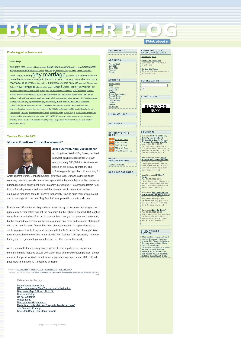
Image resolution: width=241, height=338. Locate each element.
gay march (19, 102)
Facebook (14, 76)
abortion (65, 94)
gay (147, 243)
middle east (74, 109)
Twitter (42, 91)
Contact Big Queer (150, 69)
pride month (48, 87)
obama (39, 87)
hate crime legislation (86, 75)
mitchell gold (84, 109)
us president (55, 91)
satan (42, 116)
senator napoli (65, 116)
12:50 (40, 269)
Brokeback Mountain (158, 239)
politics (149, 253)
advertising (74, 94)
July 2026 (113, 66)
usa (63, 91)
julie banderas (83, 105)
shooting (14, 120)
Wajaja (112, 104)
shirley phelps (86, 116)
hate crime (73, 101)
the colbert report (31, 91)
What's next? (24, 299)
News (33, 269)
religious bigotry (56, 113)
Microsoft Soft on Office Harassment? (35, 142)
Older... (112, 72)
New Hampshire (26, 86)
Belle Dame (114, 88)
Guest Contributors (117, 94)
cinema (145, 241)
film (143, 243)
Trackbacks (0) (65, 269)
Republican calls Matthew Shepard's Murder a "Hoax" (46, 305)
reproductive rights (84, 113)
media (55, 108)
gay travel (57, 101)
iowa (36, 79)
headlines (85, 102)
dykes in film (78, 98)
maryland (21, 94)
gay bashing (25, 75)
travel (91, 120)
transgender (155, 255)
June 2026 (113, 68)
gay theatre (47, 102)
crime (70, 98)
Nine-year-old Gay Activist (31, 302)
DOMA (33, 71)
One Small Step (25, 294)
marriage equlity (148, 251)
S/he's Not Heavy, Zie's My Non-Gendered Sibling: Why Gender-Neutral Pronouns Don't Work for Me (155, 139)
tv (162, 255)
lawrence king (16, 109)
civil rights (15, 67)
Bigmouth (113, 90)
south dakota (34, 120)
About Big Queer (149, 57)
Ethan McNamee (84, 71)
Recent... (113, 70)
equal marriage (59, 71)
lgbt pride (78, 79)
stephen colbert (17, 91)
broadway (44, 98)
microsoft (73, 83)
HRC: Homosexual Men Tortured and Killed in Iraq (44, 288)
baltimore (82, 91)
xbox (75, 90)
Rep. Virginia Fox (86, 87)
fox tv (12, 102)
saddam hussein (24, 116)
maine (94, 79)
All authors (113, 106)
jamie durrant (45, 79)
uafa (48, 91)
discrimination (22, 70)
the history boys (71, 120)
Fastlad (112, 92)
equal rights (71, 71)
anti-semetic (35, 98)
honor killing (26, 105)
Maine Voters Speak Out (30, 285)
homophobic (15, 105)
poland (24, 112)
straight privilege (47, 120)
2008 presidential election (50, 94)
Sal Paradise (22, 269)
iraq (54, 105)
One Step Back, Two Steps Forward (36, 311)
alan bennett (84, 94)
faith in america (90, 98)
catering (90, 91)
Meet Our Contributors (151, 61)
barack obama (54, 67)
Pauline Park (114, 98)
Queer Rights (69, 87)
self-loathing (52, 116)
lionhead (86, 79)
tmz (87, 120)
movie (158, 251)
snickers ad (23, 120)
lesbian (13, 94)
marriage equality (20, 82)
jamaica (61, 105)
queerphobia (34, 113)
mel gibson (63, 109)
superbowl (59, 120)
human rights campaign (42, 105)
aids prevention (40, 67)
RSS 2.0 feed (121, 145)
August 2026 (114, 64)
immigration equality (161, 247)
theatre (82, 120)
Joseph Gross (115, 96)
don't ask (40, 71)
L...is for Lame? (159, 210)
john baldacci (58, 79)
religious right (69, 113)
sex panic (76, 116)
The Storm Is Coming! (29, 308)
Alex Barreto (114, 84)
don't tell (48, 71)
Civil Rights (153, 241)
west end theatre (17, 123)
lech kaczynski (28, 109)
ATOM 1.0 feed (121, 148)
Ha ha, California (26, 296)
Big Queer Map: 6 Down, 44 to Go (35, 291)
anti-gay (25, 98)
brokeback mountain (58, 98)
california (67, 67)
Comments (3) (51, 269)
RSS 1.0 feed (121, 142)
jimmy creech (71, 105)
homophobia (16, 79)
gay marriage (49, 74)
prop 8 (58, 86)
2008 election (27, 67)
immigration (28, 79)
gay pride (70, 76)
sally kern (35, 116)
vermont (68, 91)
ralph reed (44, 113)
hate (65, 102)
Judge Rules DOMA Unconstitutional (155, 158)
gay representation (33, 102)
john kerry (69, 79)
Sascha (112, 102)
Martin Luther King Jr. (40, 83)
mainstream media (43, 109)
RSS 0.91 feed (121, 140)
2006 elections (31, 94)
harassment (56, 272)
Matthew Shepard (59, 83)
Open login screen (117, 164)
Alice (111, 86)
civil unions (77, 67)
